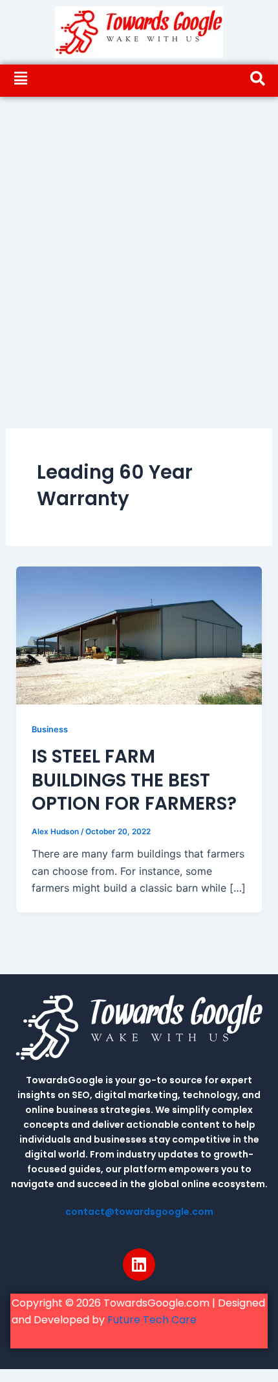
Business (50, 729)
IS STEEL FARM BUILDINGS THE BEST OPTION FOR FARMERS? (134, 780)
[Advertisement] (139, 242)
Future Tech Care (152, 1319)
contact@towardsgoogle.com (139, 1211)
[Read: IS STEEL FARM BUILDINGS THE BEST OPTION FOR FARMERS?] (139, 634)
